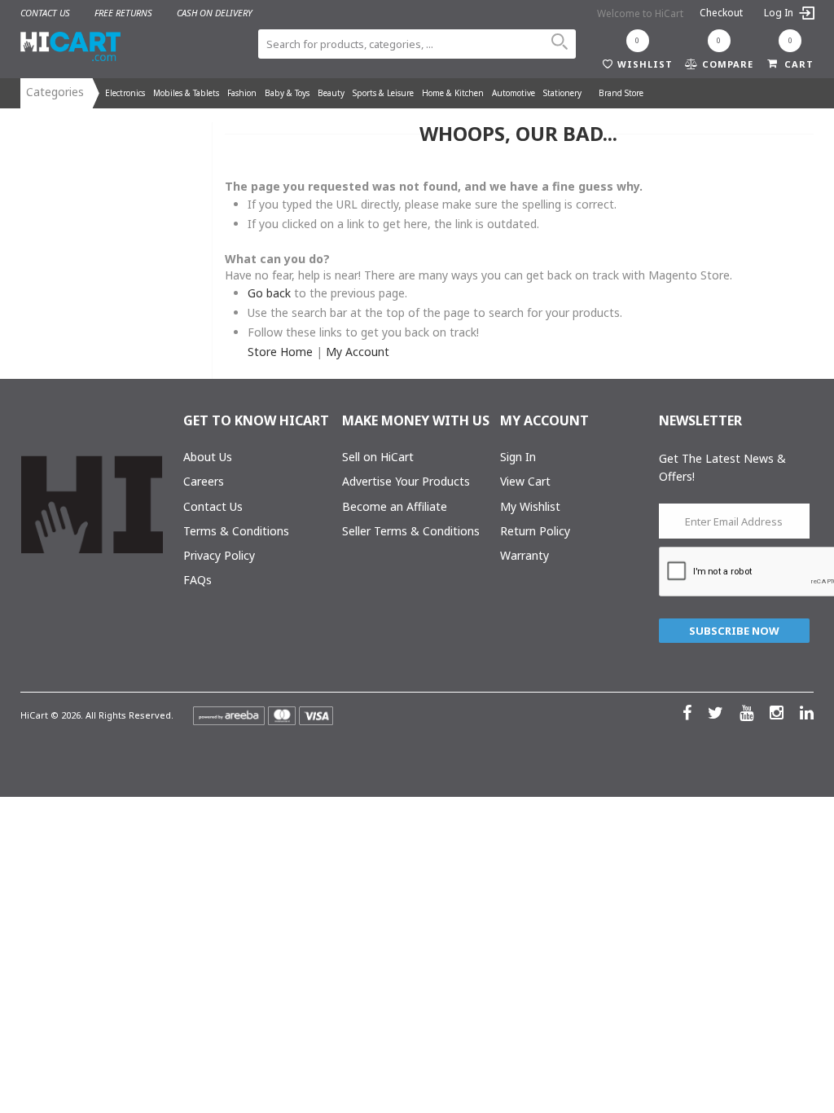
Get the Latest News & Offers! (722, 467)
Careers (203, 481)
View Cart (525, 481)
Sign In (518, 456)
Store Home (280, 351)
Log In (780, 13)
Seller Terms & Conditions (411, 531)
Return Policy (535, 531)
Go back (269, 293)
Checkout (721, 13)
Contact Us (213, 506)
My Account (357, 351)
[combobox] (416, 44)
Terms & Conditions (236, 531)
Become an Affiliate (394, 506)
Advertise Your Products (406, 481)
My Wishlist (530, 506)
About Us (207, 456)
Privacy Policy (219, 555)
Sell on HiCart (378, 456)
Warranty (524, 555)
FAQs (197, 579)
